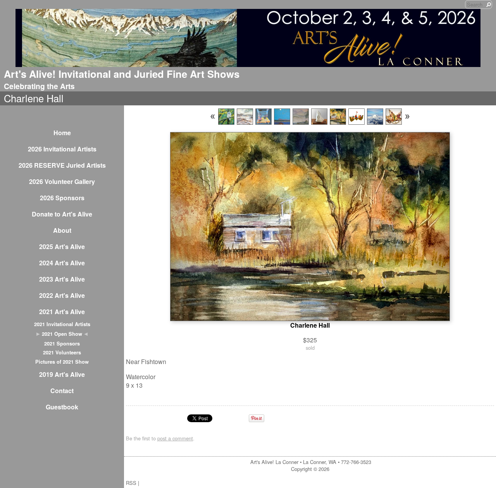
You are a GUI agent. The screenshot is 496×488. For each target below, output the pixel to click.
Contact (62, 390)
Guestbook (62, 406)
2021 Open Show (62, 333)
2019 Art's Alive (62, 374)
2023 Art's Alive (62, 279)
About (62, 230)
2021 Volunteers (62, 352)
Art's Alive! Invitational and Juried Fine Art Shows (121, 74)
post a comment (175, 438)
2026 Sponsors (62, 197)
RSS (131, 482)
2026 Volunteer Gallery (62, 181)
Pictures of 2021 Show (62, 361)
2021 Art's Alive (62, 311)
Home (62, 132)
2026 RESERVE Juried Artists (62, 165)
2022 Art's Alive (62, 295)
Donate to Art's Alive (62, 214)
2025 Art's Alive (62, 246)
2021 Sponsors (62, 343)
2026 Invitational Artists (62, 148)
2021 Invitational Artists (62, 324)
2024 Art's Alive (62, 262)
